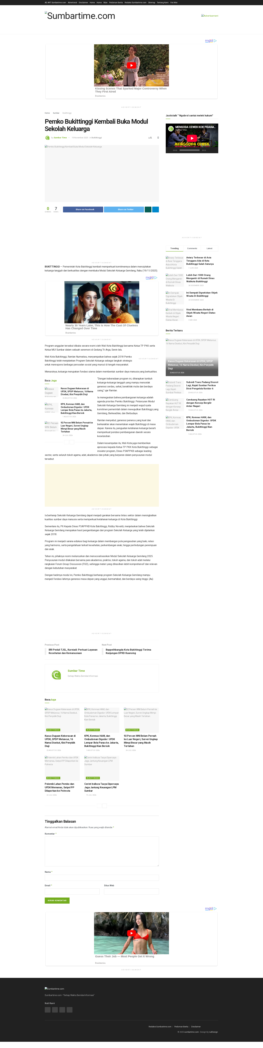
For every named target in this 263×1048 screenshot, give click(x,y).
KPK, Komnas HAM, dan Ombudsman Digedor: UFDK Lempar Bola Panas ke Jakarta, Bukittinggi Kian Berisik (201, 423)
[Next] (72, 442)
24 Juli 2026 (67, 435)
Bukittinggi (67, 113)
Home (92, 3)
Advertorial (72, 3)
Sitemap (151, 3)
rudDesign (213, 1032)
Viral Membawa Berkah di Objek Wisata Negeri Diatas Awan (200, 312)
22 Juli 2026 (51, 795)
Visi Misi (173, 3)
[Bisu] (208, 150)
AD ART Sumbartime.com (55, 3)
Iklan (105, 3)
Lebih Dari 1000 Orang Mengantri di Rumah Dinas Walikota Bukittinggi (200, 278)
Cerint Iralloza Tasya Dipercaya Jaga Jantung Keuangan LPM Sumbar (101, 787)
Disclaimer (83, 3)
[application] (192, 138)
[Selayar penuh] (214, 150)
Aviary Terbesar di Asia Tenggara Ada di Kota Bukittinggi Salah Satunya (200, 260)
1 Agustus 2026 (69, 417)
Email (48, 885)
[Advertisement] (102, 239)
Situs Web (109, 885)
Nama (49, 871)
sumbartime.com (191, 1032)
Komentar (51, 833)
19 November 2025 (80, 137)
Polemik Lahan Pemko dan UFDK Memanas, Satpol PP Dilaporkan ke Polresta (59, 787)
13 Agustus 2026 (195, 410)
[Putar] (169, 150)
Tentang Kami (162, 3)
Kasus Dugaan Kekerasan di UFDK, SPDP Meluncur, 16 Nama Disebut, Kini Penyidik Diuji (77, 391)
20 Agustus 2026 (195, 393)
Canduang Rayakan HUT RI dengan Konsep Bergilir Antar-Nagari (200, 402)
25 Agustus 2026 (69, 398)
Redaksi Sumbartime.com (135, 3)
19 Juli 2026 (91, 795)
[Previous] (66, 442)
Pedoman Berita (116, 3)
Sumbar (56, 113)
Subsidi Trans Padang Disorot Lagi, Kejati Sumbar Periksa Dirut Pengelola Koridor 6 (202, 385)
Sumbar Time (60, 137)
